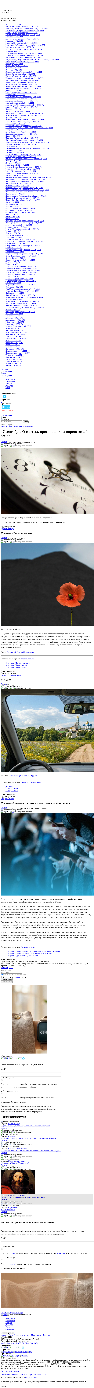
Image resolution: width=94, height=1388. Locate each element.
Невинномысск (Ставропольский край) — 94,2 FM (25, 179)
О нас (8, 388)
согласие (14, 1098)
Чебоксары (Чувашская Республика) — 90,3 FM (24, 297)
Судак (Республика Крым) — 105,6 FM (21, 256)
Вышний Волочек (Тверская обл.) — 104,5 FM (24, 72)
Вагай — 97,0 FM (12, 328)
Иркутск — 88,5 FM (13, 117)
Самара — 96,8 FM (13, 233)
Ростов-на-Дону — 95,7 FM (16, 227)
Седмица (11, 1136)
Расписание (10, 381)
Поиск (26, 422)
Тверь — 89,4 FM (12, 264)
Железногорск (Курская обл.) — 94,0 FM (21, 99)
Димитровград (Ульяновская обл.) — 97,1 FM (23, 88)
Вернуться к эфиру (8, 18)
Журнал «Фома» (7, 1335)
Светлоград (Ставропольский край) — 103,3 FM (24, 241)
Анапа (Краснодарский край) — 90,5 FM (21, 33)
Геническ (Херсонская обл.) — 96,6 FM (21, 82)
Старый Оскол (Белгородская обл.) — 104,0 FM (24, 254)
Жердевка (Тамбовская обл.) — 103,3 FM (21, 101)
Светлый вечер (14, 1124)
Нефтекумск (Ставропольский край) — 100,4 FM (25, 181)
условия (17, 977)
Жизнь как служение (16, 1161)
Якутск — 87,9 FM (13, 310)
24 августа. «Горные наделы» (17, 665)
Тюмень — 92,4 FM (13, 283)
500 (2, 968)
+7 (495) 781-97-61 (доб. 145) (26, 1343)
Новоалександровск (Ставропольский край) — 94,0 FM (27, 190)
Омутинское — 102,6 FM (15, 357)
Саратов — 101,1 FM (14, 237)
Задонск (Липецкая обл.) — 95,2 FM (20, 103)
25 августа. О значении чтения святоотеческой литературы (29, 953)
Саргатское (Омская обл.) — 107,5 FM (20, 239)
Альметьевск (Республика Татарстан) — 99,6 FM (25, 31)
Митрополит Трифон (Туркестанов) (15, 1163)
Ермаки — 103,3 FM (13, 336)
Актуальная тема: (28, 947)
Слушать (4, 1124)
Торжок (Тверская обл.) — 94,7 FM (19, 279)
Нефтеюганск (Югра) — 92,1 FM (18, 184)
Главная (4, 426)
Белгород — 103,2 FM (14, 41)
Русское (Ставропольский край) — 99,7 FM (22, 229)
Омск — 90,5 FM (12, 202)
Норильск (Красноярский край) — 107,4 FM (23, 198)
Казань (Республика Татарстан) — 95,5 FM (22, 122)
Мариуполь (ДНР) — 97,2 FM (17, 165)
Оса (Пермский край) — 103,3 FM (19, 210)
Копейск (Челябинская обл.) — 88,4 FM (21, 144)
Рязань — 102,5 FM (13, 231)
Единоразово (21, 975)
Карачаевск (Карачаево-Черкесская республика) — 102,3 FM (29, 128)
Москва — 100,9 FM (13, 24)
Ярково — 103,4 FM (13, 365)
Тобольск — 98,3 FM (14, 355)
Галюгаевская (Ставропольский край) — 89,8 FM (25, 78)
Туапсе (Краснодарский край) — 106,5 (21, 281)
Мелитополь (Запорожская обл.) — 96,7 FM (23, 169)
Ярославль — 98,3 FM (14, 314)
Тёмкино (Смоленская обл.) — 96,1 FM (21, 266)
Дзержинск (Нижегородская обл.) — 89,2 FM (23, 86)
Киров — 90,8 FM (13, 136)
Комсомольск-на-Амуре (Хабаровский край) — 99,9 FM (27, 142)
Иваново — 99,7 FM (13, 109)
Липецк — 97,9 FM (13, 161)
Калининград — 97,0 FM (15, 124)
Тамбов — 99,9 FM (13, 262)
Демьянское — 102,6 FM (15, 334)
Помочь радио (7, 979)
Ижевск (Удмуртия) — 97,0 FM (18, 111)
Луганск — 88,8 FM (13, 163)
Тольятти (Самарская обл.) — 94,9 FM (20, 274)
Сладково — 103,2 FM (14, 359)
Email (3, 1069)
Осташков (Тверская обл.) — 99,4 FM (20, 212)
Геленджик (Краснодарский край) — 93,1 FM (23, 80)
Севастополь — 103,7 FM (15, 243)
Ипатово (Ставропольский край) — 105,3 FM (23, 115)
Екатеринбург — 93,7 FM (15, 95)
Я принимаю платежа (15, 977)
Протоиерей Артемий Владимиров (20, 652)
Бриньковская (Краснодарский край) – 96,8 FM (24, 49)
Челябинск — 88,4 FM (14, 299)
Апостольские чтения (16, 1195)
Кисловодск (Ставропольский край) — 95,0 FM (24, 140)
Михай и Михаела (8, 1210)
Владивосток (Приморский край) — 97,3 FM (23, 57)
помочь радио (6, 371)
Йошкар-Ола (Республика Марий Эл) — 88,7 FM (25, 119)
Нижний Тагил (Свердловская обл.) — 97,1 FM (24, 188)
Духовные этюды (7, 529)
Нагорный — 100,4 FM (15, 349)
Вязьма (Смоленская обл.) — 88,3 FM (20, 74)
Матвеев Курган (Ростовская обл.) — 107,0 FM (24, 167)
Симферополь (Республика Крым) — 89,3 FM (23, 246)
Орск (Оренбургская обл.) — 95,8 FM (20, 208)
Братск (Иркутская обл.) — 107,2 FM (20, 47)
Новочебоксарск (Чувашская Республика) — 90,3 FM (26, 196)
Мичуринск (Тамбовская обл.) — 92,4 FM (22, 173)
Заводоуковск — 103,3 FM (16, 339)
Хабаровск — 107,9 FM (15, 293)
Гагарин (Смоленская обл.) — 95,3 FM (21, 76)
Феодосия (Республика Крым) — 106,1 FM (22, 291)
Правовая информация (10, 1371)
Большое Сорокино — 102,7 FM (18, 326)
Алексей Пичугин (16, 776)
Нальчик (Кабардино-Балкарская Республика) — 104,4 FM (28, 177)
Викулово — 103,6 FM (14, 330)
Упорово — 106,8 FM (14, 361)
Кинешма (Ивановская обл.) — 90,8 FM (21, 134)
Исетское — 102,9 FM (14, 343)
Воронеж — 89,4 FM (14, 70)
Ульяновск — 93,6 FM (14, 287)
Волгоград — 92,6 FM (14, 64)
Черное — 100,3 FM (13, 363)
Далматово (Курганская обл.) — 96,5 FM (21, 84)
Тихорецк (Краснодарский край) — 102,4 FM (23, 270)
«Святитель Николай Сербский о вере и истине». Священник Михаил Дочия (31, 1151)
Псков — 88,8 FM (12, 219)
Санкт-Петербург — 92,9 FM (17, 235)
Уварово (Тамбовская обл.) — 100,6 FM (21, 285)
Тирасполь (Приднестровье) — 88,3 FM (21, 268)
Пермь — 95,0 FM (13, 217)
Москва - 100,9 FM (8, 20)
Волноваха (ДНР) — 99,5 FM (17, 66)
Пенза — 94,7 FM (12, 215)
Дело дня (4, 369)
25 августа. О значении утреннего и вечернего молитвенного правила (33, 951)
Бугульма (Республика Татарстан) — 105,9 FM (24, 53)
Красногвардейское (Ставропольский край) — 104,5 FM (28, 148)
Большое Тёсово (12, 789)
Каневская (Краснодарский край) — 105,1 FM (23, 126)
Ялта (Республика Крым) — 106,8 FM (20, 312)
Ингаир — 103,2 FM (13, 341)
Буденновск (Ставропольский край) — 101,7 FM (24, 55)
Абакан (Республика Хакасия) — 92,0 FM (22, 26)
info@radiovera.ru (7, 1343)
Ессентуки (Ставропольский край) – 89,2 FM (23, 97)
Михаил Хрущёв (30, 776)
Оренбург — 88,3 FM (14, 204)
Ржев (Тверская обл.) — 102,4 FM (19, 225)
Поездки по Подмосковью (11, 675)
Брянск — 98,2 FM (13, 51)
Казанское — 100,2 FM (14, 347)
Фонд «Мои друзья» (22, 1335)
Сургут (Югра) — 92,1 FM (16, 258)
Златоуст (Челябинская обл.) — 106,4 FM (21, 107)
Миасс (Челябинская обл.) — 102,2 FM (21, 171)
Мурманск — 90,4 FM (14, 175)
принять (4, 1386)
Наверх (4, 1313)
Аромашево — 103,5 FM (15, 320)
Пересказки (12, 1208)
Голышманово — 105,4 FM (16, 332)
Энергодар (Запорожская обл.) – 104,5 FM (22, 305)
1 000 (6, 968)
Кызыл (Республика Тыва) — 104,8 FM (21, 157)
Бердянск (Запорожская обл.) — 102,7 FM (22, 43)
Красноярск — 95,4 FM (15, 153)
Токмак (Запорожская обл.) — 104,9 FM (21, 272)
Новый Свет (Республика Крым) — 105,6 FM (23, 200)
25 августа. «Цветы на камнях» (18, 663)
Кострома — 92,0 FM (14, 146)
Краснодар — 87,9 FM (14, 150)
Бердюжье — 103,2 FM (14, 324)
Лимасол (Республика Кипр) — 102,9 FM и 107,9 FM (26, 159)
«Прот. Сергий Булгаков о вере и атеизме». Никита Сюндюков (25, 1126)
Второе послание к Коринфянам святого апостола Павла (23, 1197)
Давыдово (9, 786)
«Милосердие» (36, 1335)
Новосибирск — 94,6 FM (15, 194)
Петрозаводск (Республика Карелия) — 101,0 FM (25, 221)
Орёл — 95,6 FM (12, 206)
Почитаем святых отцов (17, 1149)
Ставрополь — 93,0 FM (15, 252)
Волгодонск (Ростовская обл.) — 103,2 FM (22, 62)
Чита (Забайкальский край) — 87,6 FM (21, 303)
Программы (10, 379)
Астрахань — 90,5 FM (14, 37)
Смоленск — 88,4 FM (14, 248)
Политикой (8, 1087)
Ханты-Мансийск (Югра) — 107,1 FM (20, 295)
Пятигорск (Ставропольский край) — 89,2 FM (24, 223)
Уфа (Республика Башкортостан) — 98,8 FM (23, 289)
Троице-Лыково (12, 791)
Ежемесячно (8, 975)
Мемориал (10, 1329)
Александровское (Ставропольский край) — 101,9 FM (27, 29)
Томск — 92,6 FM (12, 277)
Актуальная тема (26, 426)
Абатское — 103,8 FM (14, 318)
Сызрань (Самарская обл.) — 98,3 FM (20, 260)
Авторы (9, 384)
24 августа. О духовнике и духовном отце (22, 955)
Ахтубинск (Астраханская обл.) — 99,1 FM (22, 39)
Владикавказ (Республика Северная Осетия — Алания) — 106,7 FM (32, 60)
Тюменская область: (13, 316)
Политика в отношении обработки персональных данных (23, 1374)
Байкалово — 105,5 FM (15, 322)
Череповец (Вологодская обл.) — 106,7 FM (22, 301)
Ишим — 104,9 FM (13, 345)
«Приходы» (46, 1335)
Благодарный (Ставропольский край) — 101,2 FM (25, 45)
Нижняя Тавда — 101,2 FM (16, 351)
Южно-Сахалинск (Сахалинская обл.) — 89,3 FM (25, 308)
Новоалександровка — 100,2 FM (18, 353)
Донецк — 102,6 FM (13, 91)
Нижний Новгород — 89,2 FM (17, 186)
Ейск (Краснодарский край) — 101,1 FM (21, 93)
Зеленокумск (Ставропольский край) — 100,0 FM (25, 105)
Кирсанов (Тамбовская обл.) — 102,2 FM (22, 138)
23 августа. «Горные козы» (16, 667)
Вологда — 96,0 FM (13, 68)
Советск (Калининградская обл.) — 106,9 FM (23, 250)
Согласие (14, 1084)
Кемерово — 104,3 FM (14, 130)
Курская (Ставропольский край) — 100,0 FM (23, 155)
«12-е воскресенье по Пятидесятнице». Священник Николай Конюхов (28, 1138)
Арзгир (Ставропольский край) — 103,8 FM (23, 35)
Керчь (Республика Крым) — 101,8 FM (21, 132)
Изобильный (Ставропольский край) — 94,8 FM (24, 113)
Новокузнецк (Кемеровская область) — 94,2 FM (24, 192)
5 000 (11, 968)
